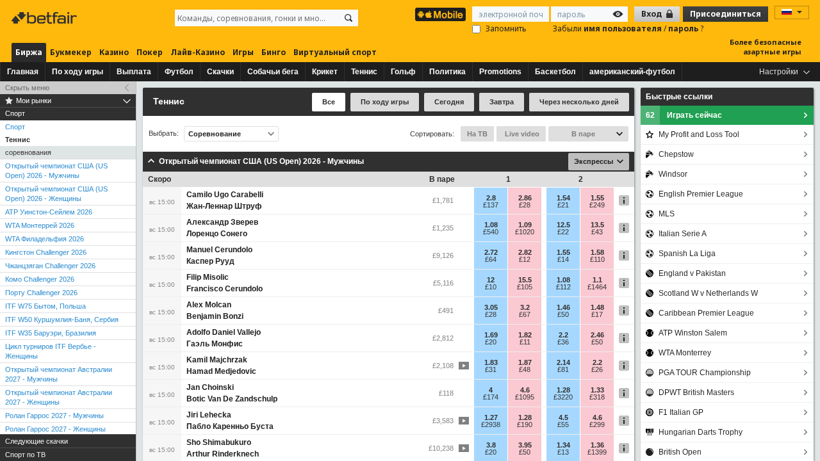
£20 (490, 342)
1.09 (525, 225)
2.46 (597, 335)
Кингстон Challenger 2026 (45, 252)
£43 (597, 232)
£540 (490, 232)
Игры (243, 52)
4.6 (525, 390)
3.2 (525, 307)
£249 (597, 205)
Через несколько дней (579, 102)
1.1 (597, 280)
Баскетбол (555, 71)
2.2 (563, 335)
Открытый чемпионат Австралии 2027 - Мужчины (58, 374)
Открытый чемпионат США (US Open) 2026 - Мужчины (56, 170)
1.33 (597, 390)
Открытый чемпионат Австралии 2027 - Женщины (58, 397)
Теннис (364, 71)
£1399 (597, 452)
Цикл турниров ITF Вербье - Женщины (50, 351)
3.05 (491, 307)
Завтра (501, 102)
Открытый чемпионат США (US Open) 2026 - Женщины (56, 193)
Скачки (220, 71)
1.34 (563, 445)
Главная (22, 71)
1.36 (597, 445)
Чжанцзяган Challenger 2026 (50, 266)
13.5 (597, 225)
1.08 (491, 225)
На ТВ (477, 134)
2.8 (491, 198)
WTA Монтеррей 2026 (39, 225)
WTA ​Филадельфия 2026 (44, 239)
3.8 (491, 445)
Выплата (134, 71)
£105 (524, 287)
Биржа (28, 52)
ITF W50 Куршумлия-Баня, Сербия (62, 319)
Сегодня (449, 102)
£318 (597, 397)
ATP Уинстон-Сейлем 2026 (48, 212)
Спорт (15, 127)
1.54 (563, 198)
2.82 (525, 252)
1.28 (563, 390)
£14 (563, 259)
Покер (149, 52)
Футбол (179, 71)
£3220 (563, 397)
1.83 (491, 362)
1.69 (491, 335)
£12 (524, 259)
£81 (563, 369)
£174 (490, 397)
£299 (597, 424)
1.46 (563, 307)
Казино (114, 52)
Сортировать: (432, 134)
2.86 (525, 198)
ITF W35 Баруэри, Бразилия (50, 333)
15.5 (525, 280)
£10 (490, 287)
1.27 (491, 417)
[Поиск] (348, 18)
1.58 (597, 252)
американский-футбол (632, 71)
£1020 (524, 232)
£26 (597, 369)
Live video (521, 134)
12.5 (563, 225)
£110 (597, 259)
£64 (490, 259)
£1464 (597, 287)
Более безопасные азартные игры (765, 46)
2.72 (491, 252)
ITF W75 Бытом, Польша (45, 306)
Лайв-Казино (197, 52)
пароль (684, 28)
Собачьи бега (273, 71)
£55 (563, 424)
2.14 (563, 362)
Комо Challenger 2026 (39, 279)
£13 (563, 452)
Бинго (273, 52)
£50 (563, 314)
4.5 (563, 417)
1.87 (525, 362)
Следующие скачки (36, 441)
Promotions (500, 71)
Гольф (403, 71)
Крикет (325, 71)
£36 (563, 342)
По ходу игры (77, 71)
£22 (563, 232)
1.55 (597, 198)
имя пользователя (624, 28)
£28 (524, 205)
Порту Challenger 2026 (41, 292)
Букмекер (71, 52)
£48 (524, 369)
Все (328, 102)
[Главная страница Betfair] (45, 18)
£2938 (490, 424)
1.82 (525, 335)
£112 (563, 287)
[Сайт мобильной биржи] (440, 14)
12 (491, 280)
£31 (490, 369)
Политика (447, 71)
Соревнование (214, 134)
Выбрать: (164, 133)
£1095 (524, 397)
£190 (524, 424)
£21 (563, 205)
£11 (525, 342)
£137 (490, 205)
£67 (524, 314)
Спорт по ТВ (25, 454)
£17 (597, 314)
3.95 (525, 445)
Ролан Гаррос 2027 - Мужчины (54, 415)
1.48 (597, 307)
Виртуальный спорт (335, 52)
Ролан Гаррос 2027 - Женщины (55, 429)
